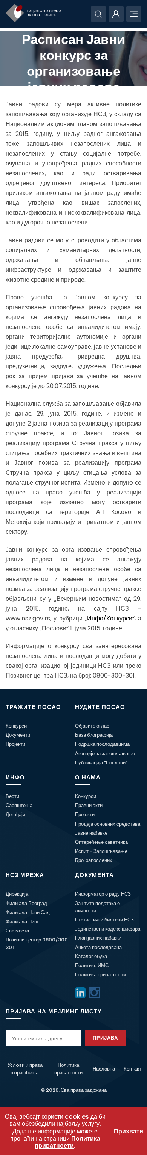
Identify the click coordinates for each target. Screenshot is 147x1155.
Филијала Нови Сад (28, 912)
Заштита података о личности (97, 907)
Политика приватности (100, 974)
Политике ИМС (92, 965)
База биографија (94, 735)
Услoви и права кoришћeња (25, 1068)
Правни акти (89, 805)
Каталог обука (91, 956)
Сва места (17, 930)
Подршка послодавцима (102, 744)
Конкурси (16, 725)
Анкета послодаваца (98, 947)
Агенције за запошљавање (105, 753)
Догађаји (15, 814)
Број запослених (93, 860)
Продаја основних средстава (107, 824)
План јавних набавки (98, 937)
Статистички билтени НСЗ (104, 919)
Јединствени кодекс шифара (107, 928)
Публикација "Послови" (101, 762)
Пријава (105, 1037)
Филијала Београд (26, 903)
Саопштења (19, 805)
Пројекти (15, 744)
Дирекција (17, 894)
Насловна (104, 1068)
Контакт (132, 1068)
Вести (12, 796)
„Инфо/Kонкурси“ (110, 618)
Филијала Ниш (22, 921)
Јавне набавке (91, 833)
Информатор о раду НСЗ (103, 894)
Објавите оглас (92, 725)
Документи (18, 735)
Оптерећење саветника (101, 842)
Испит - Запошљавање (101, 851)
